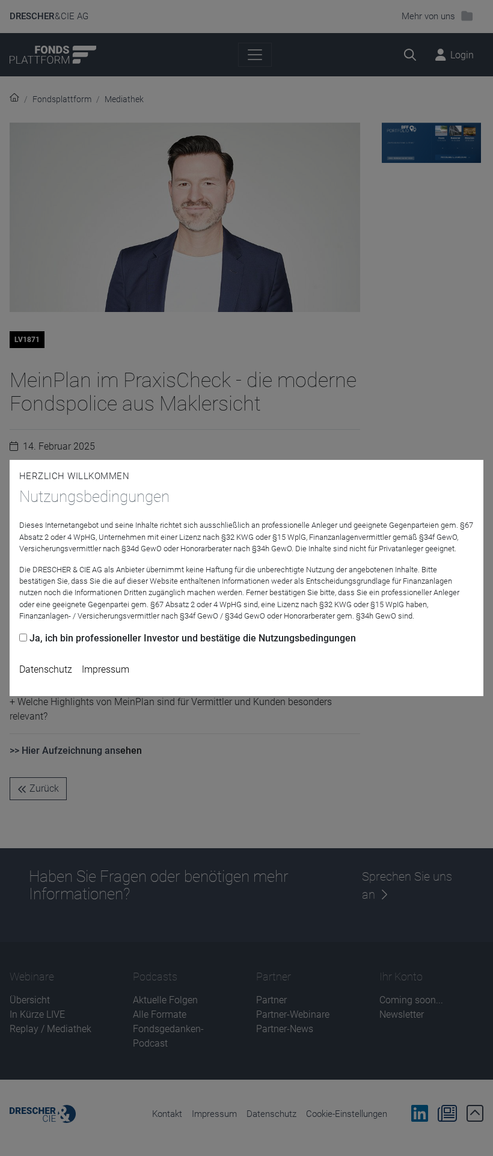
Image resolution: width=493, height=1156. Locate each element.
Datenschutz (45, 669)
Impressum (105, 669)
